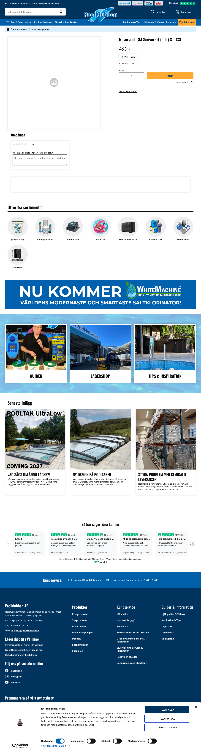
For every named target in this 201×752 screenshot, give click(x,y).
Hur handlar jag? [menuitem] (126, 620)
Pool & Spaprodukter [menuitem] (21, 22)
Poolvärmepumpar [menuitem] (82, 632)
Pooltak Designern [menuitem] (43, 22)
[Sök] (61, 12)
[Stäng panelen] (196, 707)
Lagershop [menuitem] (171, 22)
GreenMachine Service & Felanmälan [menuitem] (131, 640)
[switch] (91, 741)
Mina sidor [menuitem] (189, 22)
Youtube (15, 682)
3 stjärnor (19, 144)
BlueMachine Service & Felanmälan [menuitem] (130, 649)
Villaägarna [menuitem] (167, 638)
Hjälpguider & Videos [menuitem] (153, 22)
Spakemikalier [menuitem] (80, 644)
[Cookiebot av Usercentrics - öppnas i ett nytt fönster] (20, 746)
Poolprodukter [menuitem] (80, 614)
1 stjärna (14, 144)
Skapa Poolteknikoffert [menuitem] (66, 22)
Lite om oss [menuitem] (167, 632)
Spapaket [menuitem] (77, 650)
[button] (158, 12)
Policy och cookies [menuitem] (127, 656)
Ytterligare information (53, 745)
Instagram (16, 676)
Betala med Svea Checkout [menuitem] (132, 662)
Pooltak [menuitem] (76, 638)
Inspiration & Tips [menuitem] (131, 22)
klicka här (37, 649)
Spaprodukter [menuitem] (80, 620)
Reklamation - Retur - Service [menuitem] (133, 632)
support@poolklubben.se (88, 579)
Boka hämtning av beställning (21, 654)
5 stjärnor (25, 144)
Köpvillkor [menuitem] (122, 626)
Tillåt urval (166, 718)
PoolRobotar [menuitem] (79, 626)
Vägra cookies (167, 727)
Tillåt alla (166, 709)
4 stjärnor (22, 144)
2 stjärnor (16, 144)
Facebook (16, 670)
